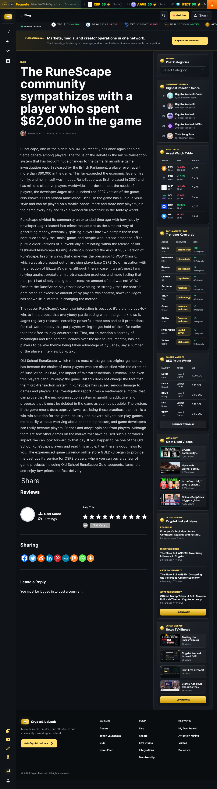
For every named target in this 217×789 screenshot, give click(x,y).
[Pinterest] (57, 558)
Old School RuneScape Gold (83, 464)
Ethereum (167, 257)
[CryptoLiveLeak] (8, 17)
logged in (47, 591)
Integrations (146, 750)
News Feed (106, 750)
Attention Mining (188, 735)
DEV (164, 402)
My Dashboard (187, 728)
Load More (183, 612)
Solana (165, 247)
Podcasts (184, 750)
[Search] (164, 15)
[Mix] (74, 558)
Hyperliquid (168, 329)
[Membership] (8, 757)
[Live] (8, 740)
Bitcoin (165, 267)
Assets (104, 728)
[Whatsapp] (82, 558)
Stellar (165, 318)
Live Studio (146, 742)
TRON (164, 295)
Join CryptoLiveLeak (36, 743)
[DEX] (8, 51)
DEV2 (164, 393)
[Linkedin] (49, 558)
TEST (164, 412)
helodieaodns (35, 133)
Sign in (204, 15)
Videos (182, 742)
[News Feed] (8, 61)
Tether (165, 340)
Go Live (181, 15)
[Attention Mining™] (8, 770)
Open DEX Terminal (183, 424)
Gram (164, 306)
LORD (164, 373)
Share (30, 480)
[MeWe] (66, 558)
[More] (90, 558)
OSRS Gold (111, 262)
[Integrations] (8, 748)
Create (143, 735)
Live (141, 728)
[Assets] (8, 31)
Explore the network (187, 40)
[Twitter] (32, 558)
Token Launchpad (110, 735)
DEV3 (164, 383)
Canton (165, 276)
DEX (102, 742)
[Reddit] (41, 558)
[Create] (8, 731)
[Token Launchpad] (8, 41)
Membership (147, 757)
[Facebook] (24, 558)
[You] (8, 780)
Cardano (166, 286)
